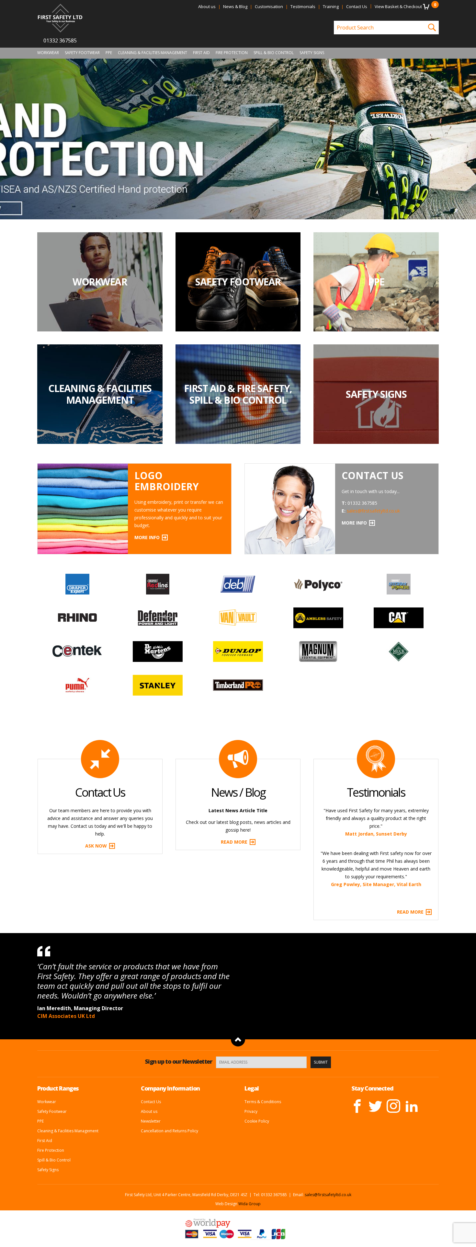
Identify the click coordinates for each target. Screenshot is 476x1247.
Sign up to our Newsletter (178, 1061)
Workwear (48, 52)
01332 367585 (60, 40)
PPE (109, 52)
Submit (321, 1062)
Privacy (250, 1111)
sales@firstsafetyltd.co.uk (373, 511)
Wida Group (249, 1204)
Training (331, 6)
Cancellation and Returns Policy (169, 1131)
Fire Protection (232, 52)
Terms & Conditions (262, 1101)
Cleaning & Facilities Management (152, 52)
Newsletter (151, 1121)
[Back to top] (238, 1039)
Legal (251, 1088)
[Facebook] (357, 1106)
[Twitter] (375, 1106)
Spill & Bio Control (274, 52)
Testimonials (302, 6)
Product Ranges (58, 1088)
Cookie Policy (256, 1121)
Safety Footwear (82, 52)
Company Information (170, 1088)
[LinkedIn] (411, 1106)
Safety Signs (312, 52)
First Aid (201, 52)
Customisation (269, 6)
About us (207, 6)
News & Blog (235, 6)
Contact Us (356, 6)
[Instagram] (393, 1106)
